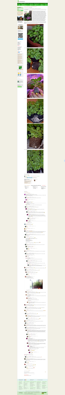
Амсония (18, 80)
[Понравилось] (33, 201)
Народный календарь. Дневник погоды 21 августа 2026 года (20, 56)
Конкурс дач (19, 45)
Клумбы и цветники (30, 7)
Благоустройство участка (31, 4)
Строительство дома (43, 382)
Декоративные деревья (32, 382)
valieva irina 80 (27, 304)
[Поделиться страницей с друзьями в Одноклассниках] (26, 177)
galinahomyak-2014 (27, 320)
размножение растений (28, 6)
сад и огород (25, 6)
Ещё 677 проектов (43, 185)
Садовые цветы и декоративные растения (24, 4)
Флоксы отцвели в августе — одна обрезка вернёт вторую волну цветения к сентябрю (20, 60)
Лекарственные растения (21, 388)
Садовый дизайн (38, 386)
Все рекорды (18, 70)
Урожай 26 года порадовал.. (20, 55)
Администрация (29, 392)
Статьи (28, 3)
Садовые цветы (31, 383)
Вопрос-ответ (31, 3)
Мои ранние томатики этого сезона (20, 63)
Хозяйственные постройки (44, 383)
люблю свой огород (27, 358)
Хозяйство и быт (46, 4)
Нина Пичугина (29, 393)
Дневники (22, 3)
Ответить (27, 198)
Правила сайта (19, 49)
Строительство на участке (36, 4)
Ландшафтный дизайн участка (39, 382)
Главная (19, 3)
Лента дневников (20, 382)
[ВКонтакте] (24, 379)
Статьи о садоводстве (20, 383)
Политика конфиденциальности (37, 392)
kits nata (27, 7)
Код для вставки (34, 177)
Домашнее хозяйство (44, 385)
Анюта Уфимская (28, 291)
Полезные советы (20, 389)
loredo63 (30, 349)
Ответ (27, 258)
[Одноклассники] (25, 379)
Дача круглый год (43, 386)
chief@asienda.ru (31, 393)
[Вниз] (64, 161)
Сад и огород (19, 4)
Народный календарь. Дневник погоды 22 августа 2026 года (20, 54)
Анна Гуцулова (28, 294)
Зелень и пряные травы (25, 383)
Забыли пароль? (18, 10)
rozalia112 (26, 250)
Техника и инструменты (42, 4)
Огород (24, 382)
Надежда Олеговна (27, 228)
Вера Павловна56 (27, 324)
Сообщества (25, 3)
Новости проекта (19, 47)
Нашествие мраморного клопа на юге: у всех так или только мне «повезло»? (20, 62)
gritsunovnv (28, 315)
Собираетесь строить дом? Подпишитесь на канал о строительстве (20, 22)
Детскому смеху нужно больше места (20, 24)
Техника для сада (31, 388)
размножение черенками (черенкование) (33, 6)
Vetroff (26, 201)
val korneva (29, 262)
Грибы (24, 386)
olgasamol (26, 230)
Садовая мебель (38, 387)
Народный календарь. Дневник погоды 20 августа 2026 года (20, 57)
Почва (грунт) (25, 387)
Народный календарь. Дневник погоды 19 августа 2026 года (20, 58)
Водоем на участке (38, 383)
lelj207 (34, 181)
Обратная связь (25, 392)
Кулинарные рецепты (43, 388)
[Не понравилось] (36, 211)
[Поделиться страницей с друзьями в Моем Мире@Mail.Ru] (27, 177)
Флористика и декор (31, 386)
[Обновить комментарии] (64, 160)
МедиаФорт (22, 393)
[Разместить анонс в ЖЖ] (31, 177)
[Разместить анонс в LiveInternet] (30, 177)
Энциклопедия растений (36, 3)
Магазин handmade (42, 3)
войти (25, 375)
